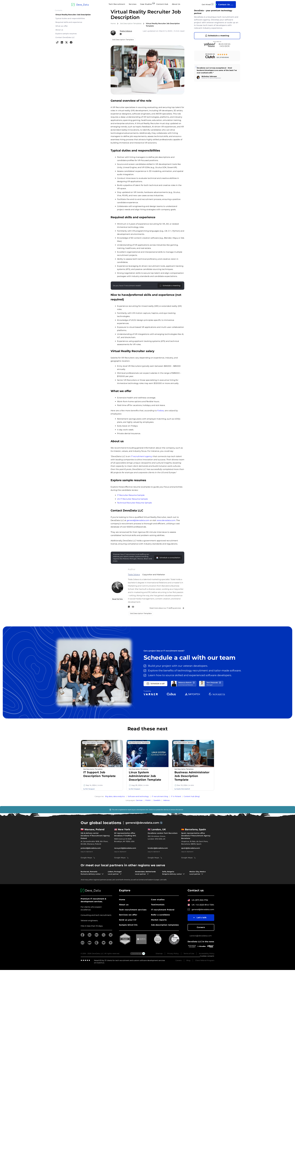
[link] (217, 56)
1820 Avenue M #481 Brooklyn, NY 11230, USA (124, 840)
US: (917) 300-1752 (200, 900)
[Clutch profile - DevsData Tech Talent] (210, 56)
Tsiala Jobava (126, 31)
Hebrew (166, 800)
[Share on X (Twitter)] (66, 43)
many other (88, 880)
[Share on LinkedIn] (62, 43)
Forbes (160, 410)
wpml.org (131, 809)
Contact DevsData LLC (65, 37)
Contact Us (224, 4)
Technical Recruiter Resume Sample (134, 503)
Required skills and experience (68, 22)
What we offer (61, 26)
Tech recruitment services (133, 910)
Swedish (156, 800)
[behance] (96, 936)
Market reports (159, 920)
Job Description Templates (131, 23)
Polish (148, 800)
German (139, 800)
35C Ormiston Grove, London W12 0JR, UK (156, 837)
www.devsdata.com (166, 520)
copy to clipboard (87, 851)
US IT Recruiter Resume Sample (132, 499)
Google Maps (86, 858)
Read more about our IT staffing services (165, 608)
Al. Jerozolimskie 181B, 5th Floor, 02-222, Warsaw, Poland (94, 842)
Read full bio (117, 599)
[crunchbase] (82, 944)
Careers (201, 927)
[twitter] (103, 936)
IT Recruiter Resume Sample (131, 495)
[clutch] (96, 944)
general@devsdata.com (138, 520)
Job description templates (165, 925)
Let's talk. (163, 880)
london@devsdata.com (158, 848)
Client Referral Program (204, 960)
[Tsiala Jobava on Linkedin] (121, 34)
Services (132, 4)
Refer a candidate (160, 915)
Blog (188, 960)
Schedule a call (157, 683)
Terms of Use (189, 953)
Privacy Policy (173, 953)
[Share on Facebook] (71, 43)
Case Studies (146, 4)
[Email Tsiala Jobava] (133, 607)
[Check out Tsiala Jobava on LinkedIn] (129, 607)
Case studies (158, 899)
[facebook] (82, 936)
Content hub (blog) (192, 796)
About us (59, 30)
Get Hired (206, 4)
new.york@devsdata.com (125, 848)
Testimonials (158, 905)
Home (113, 23)
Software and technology (138, 796)
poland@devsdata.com (91, 848)
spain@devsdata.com (190, 848)
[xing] (110, 936)
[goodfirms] (110, 944)
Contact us (196, 890)
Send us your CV (127, 920)
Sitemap (159, 953)
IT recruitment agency (141, 456)
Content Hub (162, 4)
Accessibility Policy (206, 953)
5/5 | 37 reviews (223, 57)
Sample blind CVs (128, 925)
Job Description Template (123, 40)
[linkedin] (89, 936)
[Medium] (89, 944)
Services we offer (128, 915)
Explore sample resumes (66, 34)
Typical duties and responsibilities (70, 18)
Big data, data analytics (115, 796)
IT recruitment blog (160, 796)
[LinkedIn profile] (194, 682)
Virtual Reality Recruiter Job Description (73, 15)
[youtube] (103, 944)
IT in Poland (176, 796)
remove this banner (177, 809)
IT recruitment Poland (162, 910)
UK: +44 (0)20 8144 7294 (203, 905)
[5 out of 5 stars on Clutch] (222, 55)
